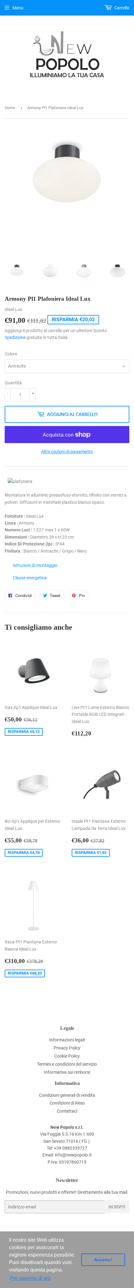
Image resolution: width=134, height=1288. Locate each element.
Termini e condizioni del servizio (67, 1064)
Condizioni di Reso (67, 1102)
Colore (11, 353)
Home (10, 107)
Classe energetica (30, 577)
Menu (17, 7)
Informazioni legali (67, 1039)
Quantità (13, 382)
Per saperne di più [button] (30, 1278)
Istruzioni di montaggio (35, 565)
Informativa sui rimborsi (67, 1072)
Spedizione (15, 337)
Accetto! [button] (103, 1259)
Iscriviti (116, 1207)
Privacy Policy (67, 1047)
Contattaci (67, 1111)
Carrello (121, 7)
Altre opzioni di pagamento (67, 451)
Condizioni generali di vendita (67, 1095)
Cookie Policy (67, 1056)
